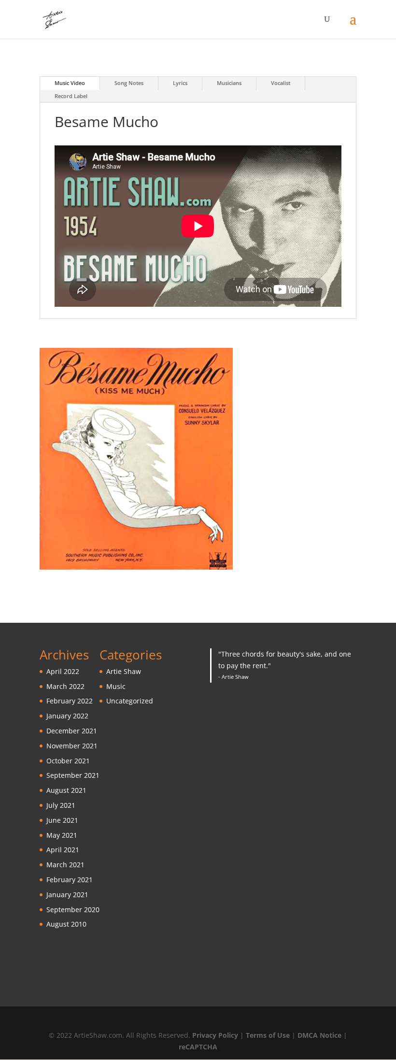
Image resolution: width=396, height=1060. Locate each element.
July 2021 (60, 805)
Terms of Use (268, 1035)
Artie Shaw (123, 671)
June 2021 (62, 820)
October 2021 (68, 760)
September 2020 (72, 909)
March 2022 (65, 686)
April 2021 (62, 849)
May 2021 (61, 835)
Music (116, 686)
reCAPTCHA (198, 1046)
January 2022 (67, 715)
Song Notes (128, 82)
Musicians (229, 82)
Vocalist (280, 82)
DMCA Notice (319, 1035)
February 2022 (69, 700)
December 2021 (71, 730)
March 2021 (65, 864)
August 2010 (66, 924)
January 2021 (67, 894)
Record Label (71, 96)
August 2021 (66, 790)
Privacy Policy (215, 1035)
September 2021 (72, 775)
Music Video (70, 82)
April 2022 (62, 671)
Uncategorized (129, 700)
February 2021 (69, 879)
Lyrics (180, 82)
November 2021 (72, 745)
